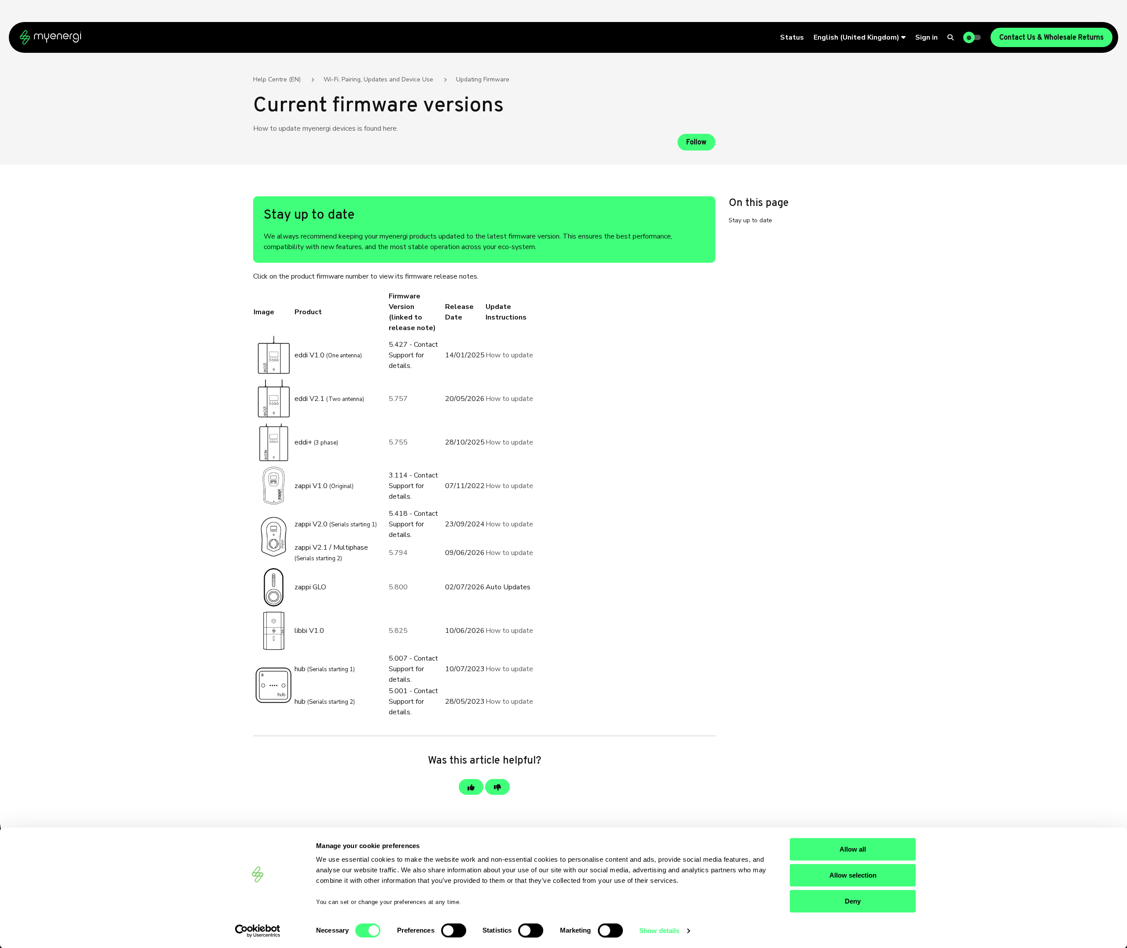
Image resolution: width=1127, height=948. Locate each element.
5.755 (398, 442)
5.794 (398, 553)
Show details (659, 930)
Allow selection (853, 875)
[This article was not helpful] (497, 787)
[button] (860, 37)
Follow (696, 142)
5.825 (398, 631)
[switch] (453, 930)
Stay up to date (750, 220)
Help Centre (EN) (277, 79)
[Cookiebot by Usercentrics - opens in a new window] (257, 930)
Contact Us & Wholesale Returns (1051, 37)
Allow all (853, 849)
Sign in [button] (926, 37)
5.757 (398, 399)
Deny (853, 901)
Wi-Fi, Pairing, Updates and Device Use (378, 79)
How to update (509, 355)
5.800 (398, 587)
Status (792, 37)
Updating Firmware (482, 79)
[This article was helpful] (471, 787)
